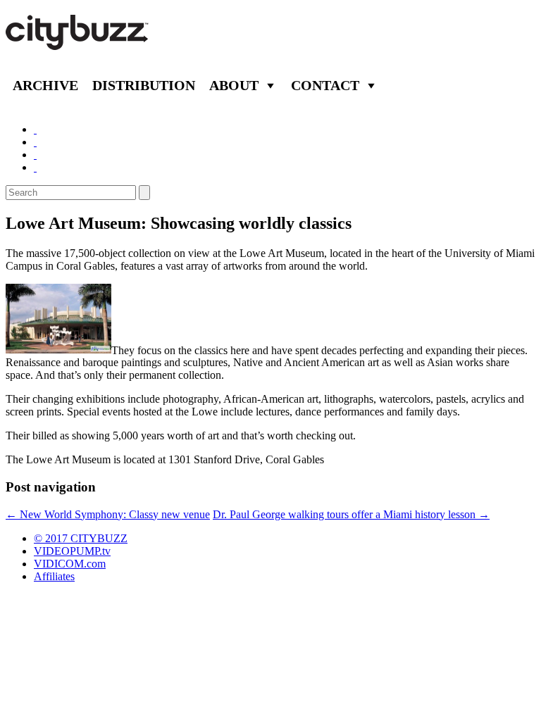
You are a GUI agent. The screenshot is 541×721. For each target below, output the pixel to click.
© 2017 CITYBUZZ (81, 538)
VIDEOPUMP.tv (72, 551)
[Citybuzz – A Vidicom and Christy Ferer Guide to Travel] (78, 42)
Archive (45, 85)
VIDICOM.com (70, 564)
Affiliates (54, 576)
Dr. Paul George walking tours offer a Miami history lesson (351, 514)
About (234, 85)
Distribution (143, 85)
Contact (325, 85)
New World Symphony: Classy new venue (108, 514)
